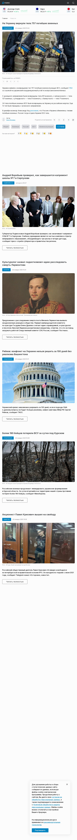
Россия (26, 127)
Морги (5, 127)
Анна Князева (10, 120)
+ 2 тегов (60, 127)
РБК (70, 88)
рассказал (34, 111)
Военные (15, 127)
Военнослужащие (46, 127)
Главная (5, 18)
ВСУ (34, 127)
